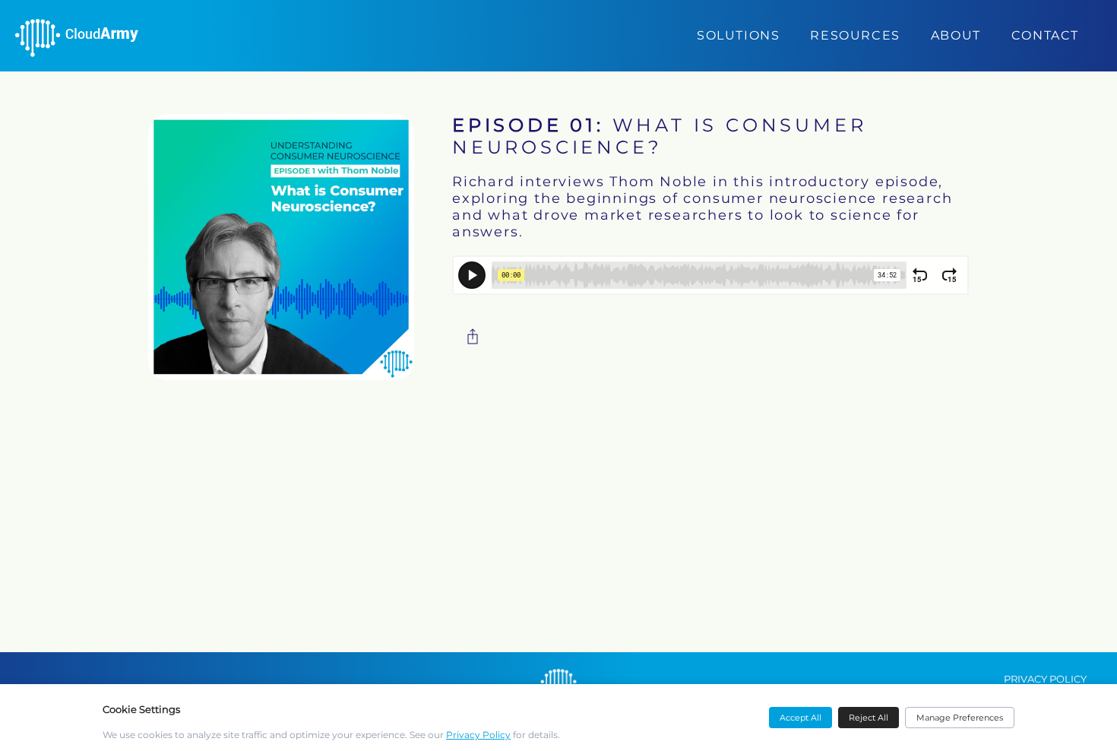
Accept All (800, 717)
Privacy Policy (478, 734)
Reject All (868, 717)
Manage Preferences (959, 717)
